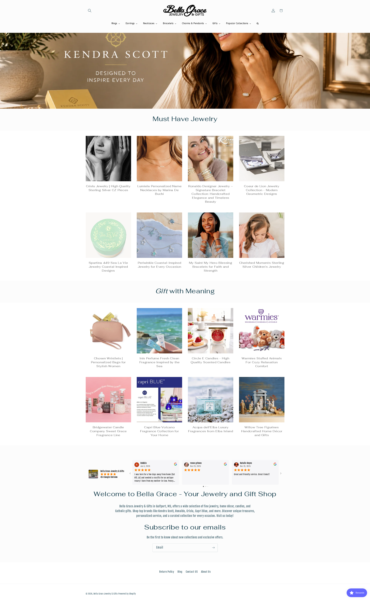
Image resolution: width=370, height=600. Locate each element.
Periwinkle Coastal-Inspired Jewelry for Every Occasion (159, 265)
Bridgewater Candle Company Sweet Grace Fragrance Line (108, 431)
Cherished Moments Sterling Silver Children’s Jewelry (261, 265)
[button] (90, 11)
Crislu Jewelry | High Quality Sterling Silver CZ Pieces (108, 188)
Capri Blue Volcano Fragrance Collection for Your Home (159, 431)
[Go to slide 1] (203, 486)
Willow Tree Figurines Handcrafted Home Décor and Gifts (261, 431)
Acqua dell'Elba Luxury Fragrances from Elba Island (210, 429)
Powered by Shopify (127, 593)
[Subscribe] (213, 547)
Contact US (192, 571)
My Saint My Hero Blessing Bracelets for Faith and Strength (210, 266)
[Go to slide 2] (205, 486)
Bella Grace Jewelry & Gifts (106, 593)
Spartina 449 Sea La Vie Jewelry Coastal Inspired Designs (108, 266)
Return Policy (166, 571)
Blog (179, 571)
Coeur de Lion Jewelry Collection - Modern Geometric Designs (261, 190)
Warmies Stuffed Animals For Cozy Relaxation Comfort (262, 362)
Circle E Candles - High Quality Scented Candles (210, 360)
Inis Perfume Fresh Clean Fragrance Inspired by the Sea (159, 362)
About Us (206, 571)
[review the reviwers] (175, 465)
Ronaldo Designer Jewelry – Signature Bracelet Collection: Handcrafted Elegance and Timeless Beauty (210, 194)
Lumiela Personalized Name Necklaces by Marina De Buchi (159, 190)
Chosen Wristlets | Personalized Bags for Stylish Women (108, 362)
